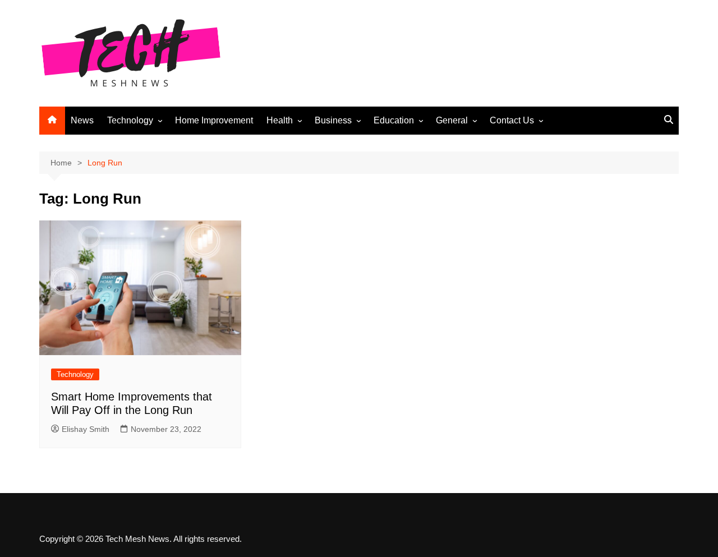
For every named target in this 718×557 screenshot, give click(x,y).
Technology (130, 120)
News (82, 120)
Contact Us (512, 120)
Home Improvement (214, 120)
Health (279, 120)
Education (394, 120)
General (452, 120)
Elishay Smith (85, 429)
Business (333, 120)
